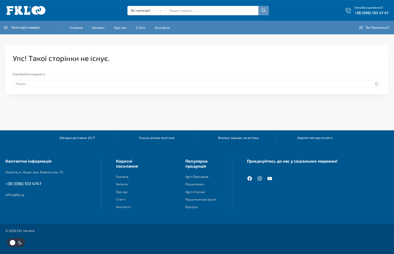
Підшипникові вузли (200, 199)
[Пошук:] (197, 84)
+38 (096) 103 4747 (23, 183)
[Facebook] (249, 178)
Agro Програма (196, 177)
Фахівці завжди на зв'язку (238, 138)
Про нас (120, 27)
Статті (141, 27)
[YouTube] (269, 178)
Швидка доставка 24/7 (77, 138)
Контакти (162, 27)
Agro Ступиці (195, 192)
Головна (76, 27)
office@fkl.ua (14, 195)
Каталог (98, 27)
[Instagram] (259, 178)
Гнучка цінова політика (156, 138)
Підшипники (194, 184)
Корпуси (191, 207)
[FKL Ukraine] (26, 10)
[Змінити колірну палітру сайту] (16, 242)
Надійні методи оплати (314, 138)
